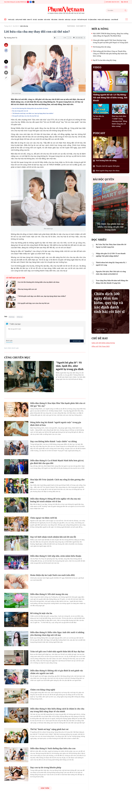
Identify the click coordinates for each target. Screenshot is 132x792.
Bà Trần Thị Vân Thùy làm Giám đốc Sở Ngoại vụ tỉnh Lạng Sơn (111, 245)
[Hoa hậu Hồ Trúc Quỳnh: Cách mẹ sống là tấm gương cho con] (16, 485)
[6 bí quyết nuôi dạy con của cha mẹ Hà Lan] (11, 305)
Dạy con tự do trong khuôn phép (45, 767)
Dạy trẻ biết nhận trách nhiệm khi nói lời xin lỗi (53, 537)
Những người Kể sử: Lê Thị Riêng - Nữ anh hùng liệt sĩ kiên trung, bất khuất (110, 97)
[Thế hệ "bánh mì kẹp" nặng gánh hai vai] (16, 735)
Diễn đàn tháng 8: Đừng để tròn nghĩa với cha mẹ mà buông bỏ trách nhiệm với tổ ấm (55, 500)
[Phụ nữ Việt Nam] (66, 10)
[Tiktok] (33, 2)
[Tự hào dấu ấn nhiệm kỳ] (101, 109)
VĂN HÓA (61, 19)
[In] (6, 73)
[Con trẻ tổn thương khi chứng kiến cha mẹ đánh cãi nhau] (11, 284)
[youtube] (28, 2)
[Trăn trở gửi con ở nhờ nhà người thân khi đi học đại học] (16, 657)
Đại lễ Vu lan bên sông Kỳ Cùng (104, 60)
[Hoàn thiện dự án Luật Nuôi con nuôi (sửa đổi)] (16, 581)
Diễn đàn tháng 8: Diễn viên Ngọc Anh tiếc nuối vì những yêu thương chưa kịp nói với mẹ (57, 633)
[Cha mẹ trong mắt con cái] (11, 291)
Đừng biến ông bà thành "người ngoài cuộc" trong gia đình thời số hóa (55, 423)
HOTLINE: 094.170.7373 (112, 2)
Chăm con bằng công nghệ (42, 689)
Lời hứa (12, 317)
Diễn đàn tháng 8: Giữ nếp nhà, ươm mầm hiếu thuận (55, 556)
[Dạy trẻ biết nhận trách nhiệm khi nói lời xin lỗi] (16, 543)
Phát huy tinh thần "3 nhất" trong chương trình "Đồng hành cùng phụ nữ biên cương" (119, 121)
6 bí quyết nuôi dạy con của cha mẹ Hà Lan (25, 116)
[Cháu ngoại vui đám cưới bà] (16, 524)
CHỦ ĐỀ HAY (100, 338)
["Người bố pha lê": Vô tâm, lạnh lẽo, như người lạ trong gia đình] (29, 376)
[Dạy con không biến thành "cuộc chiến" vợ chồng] (16, 447)
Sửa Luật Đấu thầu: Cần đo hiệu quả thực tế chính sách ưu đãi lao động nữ (110, 227)
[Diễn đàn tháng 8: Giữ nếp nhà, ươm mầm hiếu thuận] (16, 562)
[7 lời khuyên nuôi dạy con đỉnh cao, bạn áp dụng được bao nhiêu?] (11, 298)
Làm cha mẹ (24, 26)
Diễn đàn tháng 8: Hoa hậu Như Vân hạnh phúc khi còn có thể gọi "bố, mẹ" (57, 404)
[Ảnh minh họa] (48, 68)
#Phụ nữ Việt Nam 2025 (101, 346)
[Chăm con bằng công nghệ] (16, 695)
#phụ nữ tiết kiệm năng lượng (103, 343)
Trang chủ (7, 26)
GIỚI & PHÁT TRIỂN (20, 19)
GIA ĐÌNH (40, 19)
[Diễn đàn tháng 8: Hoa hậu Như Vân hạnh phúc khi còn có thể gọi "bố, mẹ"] (16, 409)
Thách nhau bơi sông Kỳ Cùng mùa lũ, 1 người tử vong (111, 263)
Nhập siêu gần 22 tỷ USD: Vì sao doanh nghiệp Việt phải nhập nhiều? (110, 254)
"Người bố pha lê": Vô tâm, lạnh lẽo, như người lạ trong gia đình (69, 366)
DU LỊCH (74, 19)
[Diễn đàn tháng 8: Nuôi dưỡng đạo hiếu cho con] (16, 754)
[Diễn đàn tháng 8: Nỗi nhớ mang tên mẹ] (16, 600)
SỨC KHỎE (47, 19)
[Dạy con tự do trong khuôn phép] (16, 773)
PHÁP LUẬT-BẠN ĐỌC (104, 19)
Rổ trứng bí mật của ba (41, 613)
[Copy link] (6, 78)
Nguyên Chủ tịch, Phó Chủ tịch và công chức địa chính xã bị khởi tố (111, 272)
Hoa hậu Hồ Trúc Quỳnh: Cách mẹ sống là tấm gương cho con (57, 481)
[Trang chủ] (5, 19)
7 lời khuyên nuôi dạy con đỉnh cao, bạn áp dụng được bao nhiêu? (32, 113)
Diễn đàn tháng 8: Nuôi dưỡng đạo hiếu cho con (52, 748)
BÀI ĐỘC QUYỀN (103, 179)
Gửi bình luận (77, 341)
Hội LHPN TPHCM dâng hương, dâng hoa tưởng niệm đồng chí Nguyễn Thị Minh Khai (110, 34)
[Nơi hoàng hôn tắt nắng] (110, 147)
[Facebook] (31, 2)
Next (127, 208)
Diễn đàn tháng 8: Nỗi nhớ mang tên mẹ (49, 594)
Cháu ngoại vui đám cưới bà (43, 517)
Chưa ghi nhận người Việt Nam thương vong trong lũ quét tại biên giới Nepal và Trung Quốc (110, 41)
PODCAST (99, 133)
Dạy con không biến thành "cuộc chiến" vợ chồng (53, 441)
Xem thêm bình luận (11, 348)
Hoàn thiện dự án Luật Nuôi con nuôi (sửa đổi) (52, 575)
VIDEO (97, 67)
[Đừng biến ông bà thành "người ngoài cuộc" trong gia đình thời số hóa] (16, 428)
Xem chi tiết (100, 330)
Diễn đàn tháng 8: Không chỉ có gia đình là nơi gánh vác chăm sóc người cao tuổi (56, 672)
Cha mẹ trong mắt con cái (20, 111)
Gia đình (15, 26)
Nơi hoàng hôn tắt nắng (102, 47)
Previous (93, 208)
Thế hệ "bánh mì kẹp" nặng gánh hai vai (49, 729)
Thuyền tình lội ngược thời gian (108, 166)
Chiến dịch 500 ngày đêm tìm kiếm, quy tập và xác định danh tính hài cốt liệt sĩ (109, 303)
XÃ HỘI (35, 19)
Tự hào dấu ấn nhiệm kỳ (98, 117)
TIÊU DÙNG (54, 19)
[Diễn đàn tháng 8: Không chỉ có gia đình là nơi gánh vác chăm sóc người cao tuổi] (16, 676)
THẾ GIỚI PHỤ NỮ (82, 19)
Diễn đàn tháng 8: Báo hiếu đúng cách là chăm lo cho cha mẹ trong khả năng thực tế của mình (57, 710)
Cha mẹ (20, 317)
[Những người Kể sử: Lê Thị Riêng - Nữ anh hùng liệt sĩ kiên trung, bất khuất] (110, 82)
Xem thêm (45, 788)
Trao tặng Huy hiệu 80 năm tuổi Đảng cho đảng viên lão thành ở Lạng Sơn (112, 281)
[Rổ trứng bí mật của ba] (16, 619)
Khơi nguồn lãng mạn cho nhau (107, 171)
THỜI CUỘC (11, 19)
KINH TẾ (29, 19)
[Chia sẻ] (6, 67)
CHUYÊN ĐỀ (114, 19)
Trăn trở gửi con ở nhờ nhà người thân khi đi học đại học (57, 651)
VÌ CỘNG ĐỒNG (92, 19)
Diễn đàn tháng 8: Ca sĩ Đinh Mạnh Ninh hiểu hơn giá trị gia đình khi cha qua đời (57, 461)
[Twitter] (6, 62)
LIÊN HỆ (125, 2)
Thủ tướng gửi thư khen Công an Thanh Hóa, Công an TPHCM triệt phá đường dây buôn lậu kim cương (110, 53)
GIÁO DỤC (68, 19)
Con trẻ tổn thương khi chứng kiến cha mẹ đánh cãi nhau (30, 108)
